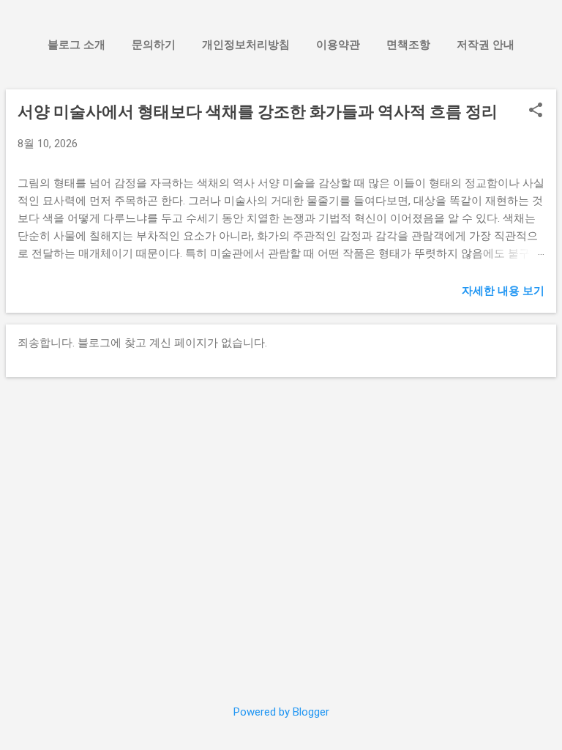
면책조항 (408, 44)
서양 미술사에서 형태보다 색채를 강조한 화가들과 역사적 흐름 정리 (258, 112)
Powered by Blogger (281, 712)
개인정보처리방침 (246, 44)
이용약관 (338, 44)
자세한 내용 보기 (503, 290)
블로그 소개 (76, 44)
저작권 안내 (485, 44)
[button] (535, 111)
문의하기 (154, 44)
